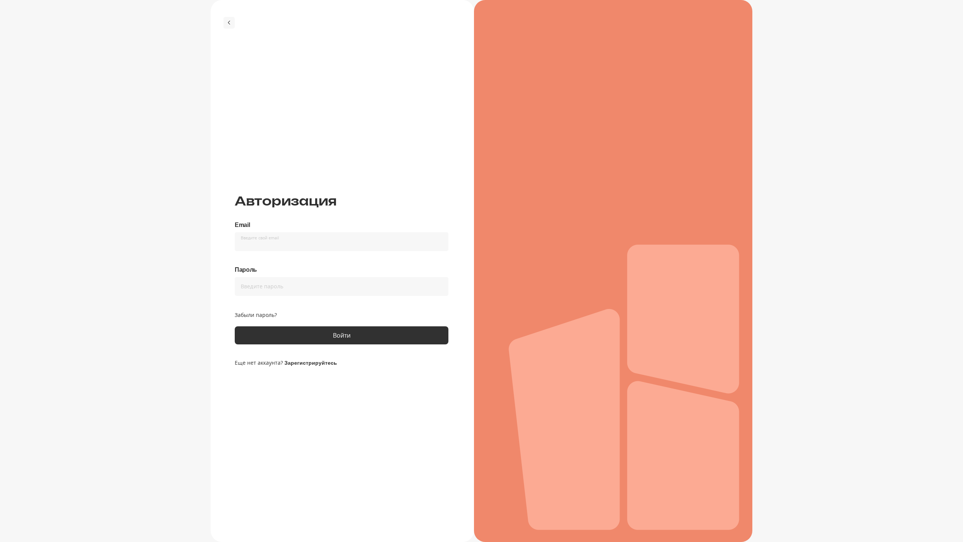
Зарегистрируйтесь (310, 362)
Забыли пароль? (256, 314)
